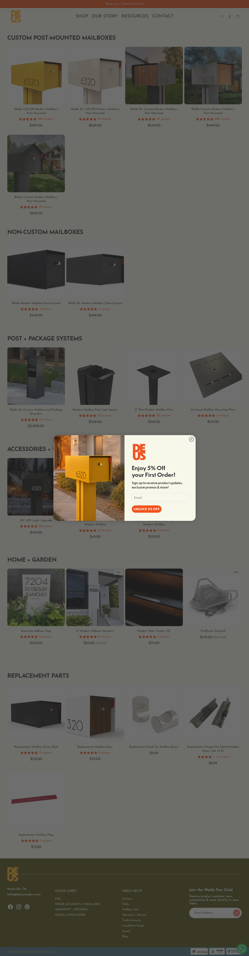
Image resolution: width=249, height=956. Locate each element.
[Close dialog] (191, 439)
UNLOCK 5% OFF (147, 509)
